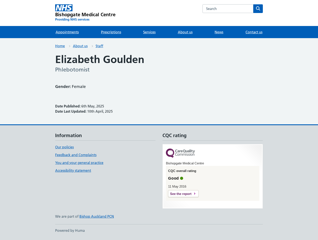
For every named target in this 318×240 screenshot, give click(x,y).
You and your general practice (79, 163)
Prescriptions (111, 32)
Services (149, 32)
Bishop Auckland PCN (96, 216)
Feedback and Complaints (75, 155)
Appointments (67, 32)
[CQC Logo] (180, 153)
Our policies (64, 147)
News (219, 32)
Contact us (254, 32)
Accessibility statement (73, 170)
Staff (99, 46)
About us (185, 32)
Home (60, 46)
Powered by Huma (70, 230)
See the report (180, 194)
